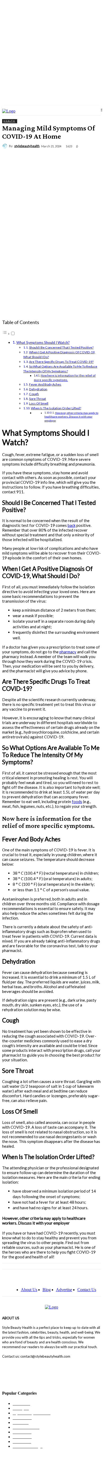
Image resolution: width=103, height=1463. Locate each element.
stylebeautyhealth (27, 145)
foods (77, 801)
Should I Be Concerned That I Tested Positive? (61, 347)
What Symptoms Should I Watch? (43, 342)
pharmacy (67, 651)
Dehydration (38, 389)
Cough (34, 394)
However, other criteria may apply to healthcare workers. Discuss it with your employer (71, 416)
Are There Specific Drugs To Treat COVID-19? (61, 362)
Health (9, 121)
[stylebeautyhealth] (5, 146)
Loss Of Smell (38, 403)
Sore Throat (37, 399)
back (72, 525)
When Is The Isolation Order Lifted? (56, 408)
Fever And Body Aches (45, 384)
